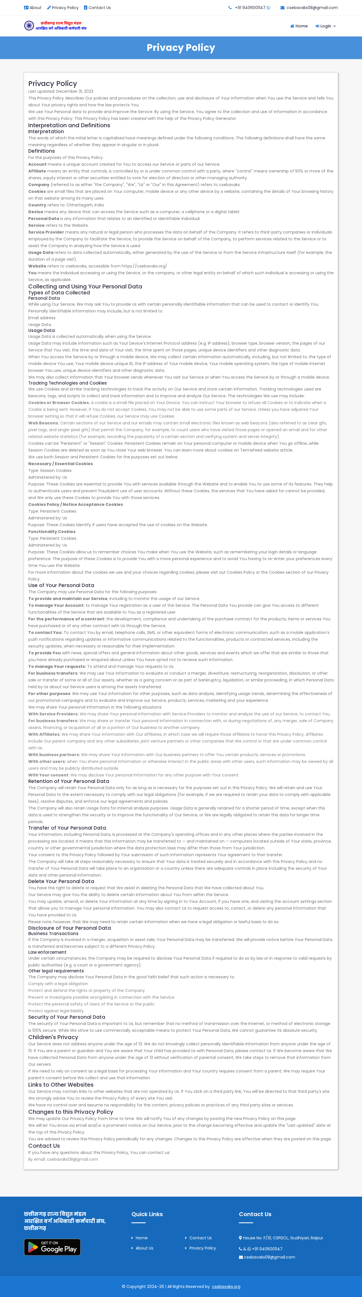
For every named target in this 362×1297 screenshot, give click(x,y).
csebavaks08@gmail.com (312, 7)
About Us (144, 1248)
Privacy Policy (65, 7)
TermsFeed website (259, 450)
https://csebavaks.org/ (144, 266)
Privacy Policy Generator (212, 118)
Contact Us (99, 7)
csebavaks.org (226, 1286)
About (35, 7)
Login (325, 26)
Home (301, 26)
